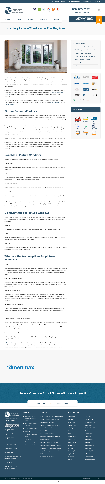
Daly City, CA (71, 428)
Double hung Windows (47, 434)
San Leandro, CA (89, 434)
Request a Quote (75, 1)
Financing (43, 19)
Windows (7, 19)
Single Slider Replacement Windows (50, 448)
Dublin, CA (71, 434)
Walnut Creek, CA (90, 460)
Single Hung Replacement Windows (50, 451)
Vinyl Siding (79, 63)
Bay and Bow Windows (47, 422)
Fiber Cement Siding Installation (85, 56)
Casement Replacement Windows (50, 425)
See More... (76, 66)
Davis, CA (70, 431)
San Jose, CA (88, 431)
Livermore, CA (72, 451)
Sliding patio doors (45, 454)
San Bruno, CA (89, 425)
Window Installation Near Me (84, 47)
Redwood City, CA (90, 422)
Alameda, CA (71, 416)
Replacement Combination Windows (50, 445)
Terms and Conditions (87, 478)
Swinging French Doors (47, 457)
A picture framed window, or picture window (17, 78)
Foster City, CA (72, 442)
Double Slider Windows (47, 428)
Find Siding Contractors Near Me (85, 50)
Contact (56, 19)
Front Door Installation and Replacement (52, 416)
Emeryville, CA (72, 437)
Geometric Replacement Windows (50, 437)
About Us (31, 19)
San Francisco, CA (90, 428)
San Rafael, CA (89, 442)
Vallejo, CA (88, 454)
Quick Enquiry (42, 403)
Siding (19, 19)
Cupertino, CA (72, 425)
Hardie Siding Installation (83, 53)
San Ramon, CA (89, 445)
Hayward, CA (71, 448)
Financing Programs (59, 1)
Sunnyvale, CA (89, 448)
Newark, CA (71, 460)
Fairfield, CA (71, 439)
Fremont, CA (71, 445)
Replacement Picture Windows (49, 442)
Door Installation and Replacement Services (52, 431)
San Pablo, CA (89, 439)
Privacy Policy (97, 478)
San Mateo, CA (89, 437)
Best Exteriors (10, 343)
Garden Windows (45, 439)
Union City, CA (89, 451)
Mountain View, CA (73, 457)
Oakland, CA (88, 416)
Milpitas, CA (71, 454)
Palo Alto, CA (89, 419)
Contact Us (88, 1)
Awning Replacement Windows (49, 419)
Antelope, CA (71, 419)
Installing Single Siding (82, 60)
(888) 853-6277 (80, 9)
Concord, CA (71, 422)
